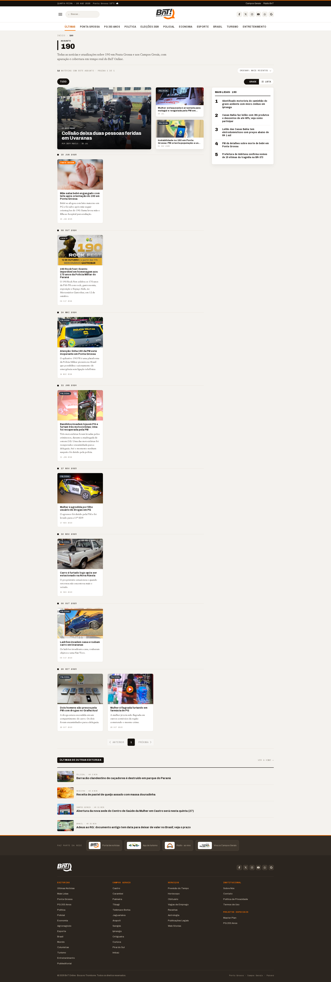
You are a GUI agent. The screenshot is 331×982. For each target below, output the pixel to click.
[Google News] (271, 14)
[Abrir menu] (60, 14)
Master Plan (229, 917)
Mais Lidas (62, 893)
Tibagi (116, 904)
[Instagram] (252, 14)
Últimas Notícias (66, 888)
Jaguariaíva (119, 915)
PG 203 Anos (112, 26)
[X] (245, 14)
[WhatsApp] (264, 14)
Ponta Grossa (90, 26)
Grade (252, 81)
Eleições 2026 (150, 26)
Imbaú (116, 952)
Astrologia (173, 915)
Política (130, 26)
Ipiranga (117, 931)
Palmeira (117, 899)
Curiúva (117, 942)
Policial (169, 26)
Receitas (173, 910)
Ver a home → (266, 760)
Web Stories (174, 926)
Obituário (173, 899)
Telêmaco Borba (121, 910)
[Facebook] (239, 14)
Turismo (232, 26)
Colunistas (63, 947)
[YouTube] (258, 14)
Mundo (61, 942)
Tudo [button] (63, 81)
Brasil (217, 26)
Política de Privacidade (235, 899)
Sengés (117, 926)
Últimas (70, 26)
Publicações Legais (178, 920)
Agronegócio (64, 926)
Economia (185, 26)
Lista (268, 81)
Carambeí (118, 893)
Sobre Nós (228, 888)
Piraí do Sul (119, 947)
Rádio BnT (268, 3)
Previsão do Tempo (178, 888)
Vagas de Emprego (178, 904)
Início (61, 35)
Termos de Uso (231, 904)
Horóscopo (174, 893)
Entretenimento (254, 26)
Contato (228, 893)
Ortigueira (118, 936)
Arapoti (117, 920)
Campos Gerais (253, 3)
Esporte (203, 26)
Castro (116, 888)
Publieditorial (64, 963)
